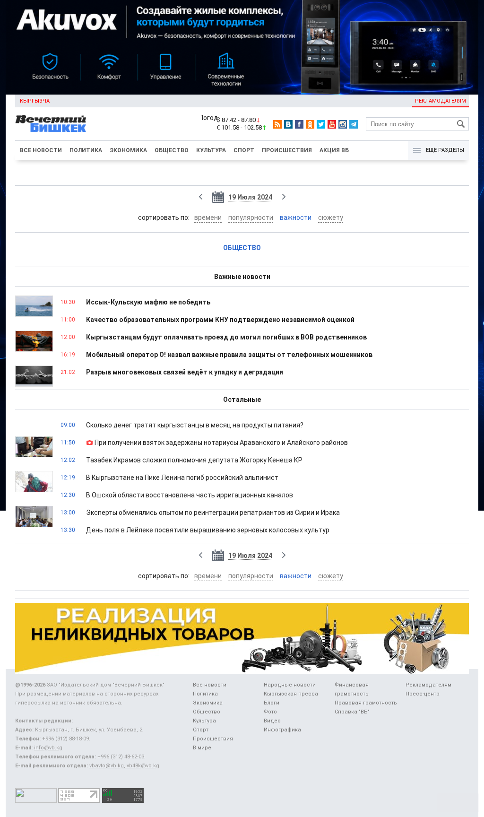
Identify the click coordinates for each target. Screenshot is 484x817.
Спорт (243, 150)
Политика (85, 150)
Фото (270, 712)
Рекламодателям (440, 101)
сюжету (330, 217)
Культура (211, 150)
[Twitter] (321, 124)
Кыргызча (35, 101)
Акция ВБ (334, 150)
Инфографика (282, 730)
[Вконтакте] (288, 124)
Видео (272, 721)
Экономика (128, 150)
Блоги (271, 703)
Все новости (41, 150)
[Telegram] (353, 124)
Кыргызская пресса (291, 694)
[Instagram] (342, 124)
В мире (202, 748)
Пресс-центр (423, 694)
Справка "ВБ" (352, 712)
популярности (250, 217)
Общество (172, 150)
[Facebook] (299, 124)
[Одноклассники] (310, 124)
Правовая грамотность (366, 703)
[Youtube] (332, 124)
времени (208, 217)
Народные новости (290, 685)
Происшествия (287, 150)
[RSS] (277, 124)
